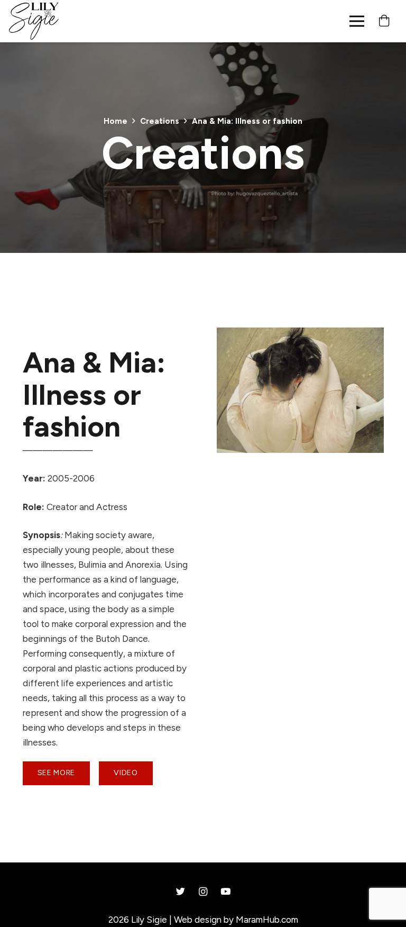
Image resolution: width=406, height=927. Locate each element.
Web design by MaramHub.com (236, 919)
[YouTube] (225, 891)
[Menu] (356, 21)
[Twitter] (180, 891)
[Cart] (384, 21)
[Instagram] (203, 891)
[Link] (34, 21)
